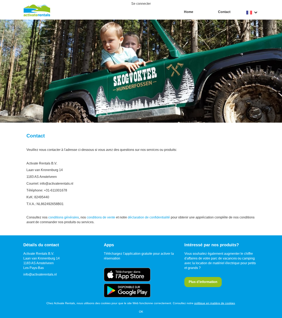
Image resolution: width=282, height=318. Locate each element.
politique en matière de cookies (214, 303)
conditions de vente (101, 217)
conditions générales (63, 217)
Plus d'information (203, 282)
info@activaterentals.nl (40, 274)
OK (141, 311)
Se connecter (141, 3)
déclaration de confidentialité (149, 217)
